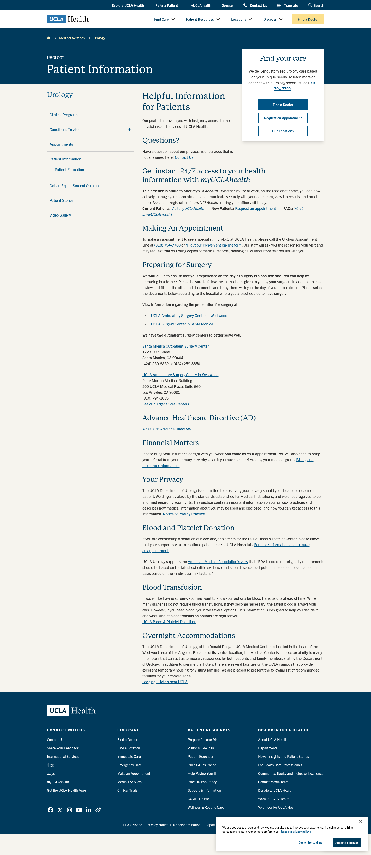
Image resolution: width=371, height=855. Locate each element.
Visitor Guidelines (201, 748)
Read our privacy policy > (296, 832)
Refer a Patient (166, 5)
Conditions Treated (65, 129)
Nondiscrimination (187, 824)
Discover (270, 19)
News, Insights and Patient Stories (283, 756)
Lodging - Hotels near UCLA (165, 681)
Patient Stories (61, 200)
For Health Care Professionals (280, 765)
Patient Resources (200, 19)
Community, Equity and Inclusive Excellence (290, 773)
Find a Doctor (308, 19)
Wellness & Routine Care (206, 807)
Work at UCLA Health (274, 798)
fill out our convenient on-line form (214, 244)
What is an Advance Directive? (166, 428)
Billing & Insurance (202, 765)
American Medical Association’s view (218, 561)
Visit (188, 208)
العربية (52, 773)
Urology (99, 38)
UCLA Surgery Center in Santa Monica (182, 323)
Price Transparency (202, 782)
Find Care (161, 19)
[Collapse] (129, 159)
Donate (227, 5)
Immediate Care (129, 756)
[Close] (360, 821)
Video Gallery (60, 215)
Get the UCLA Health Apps (66, 790)
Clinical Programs (64, 114)
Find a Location (128, 748)
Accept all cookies (346, 842)
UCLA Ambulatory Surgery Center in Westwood (189, 315)
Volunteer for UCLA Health (277, 807)
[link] (50, 809)
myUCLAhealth (199, 5)
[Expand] (129, 129)
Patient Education (69, 169)
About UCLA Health (272, 739)
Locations (238, 19)
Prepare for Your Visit (203, 739)
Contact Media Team (273, 782)
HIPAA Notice (132, 824)
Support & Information (204, 790)
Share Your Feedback (63, 748)
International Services (63, 756)
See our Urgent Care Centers (166, 403)
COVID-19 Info (198, 798)
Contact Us (258, 5)
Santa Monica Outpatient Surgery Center (175, 345)
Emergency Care (129, 765)
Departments (267, 748)
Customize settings (310, 842)
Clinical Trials (127, 790)
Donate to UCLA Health (275, 790)
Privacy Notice (157, 824)
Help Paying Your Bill (203, 773)
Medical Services (72, 38)
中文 (50, 765)
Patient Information (65, 158)
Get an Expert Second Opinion (74, 185)
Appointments (61, 144)
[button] (128, 5)
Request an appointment (256, 208)
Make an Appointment (133, 773)
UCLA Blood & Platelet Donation (169, 621)
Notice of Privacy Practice (184, 513)
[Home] (48, 37)
